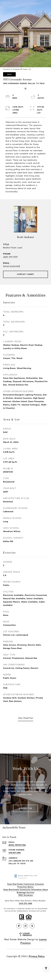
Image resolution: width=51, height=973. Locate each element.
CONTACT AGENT (25, 274)
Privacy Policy (37, 956)
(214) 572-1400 (25, 903)
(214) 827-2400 (15, 853)
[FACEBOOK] (18, 925)
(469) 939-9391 (10, 257)
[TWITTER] (32, 925)
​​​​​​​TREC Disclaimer (25, 895)
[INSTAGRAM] (25, 925)
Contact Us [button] (25, 808)
